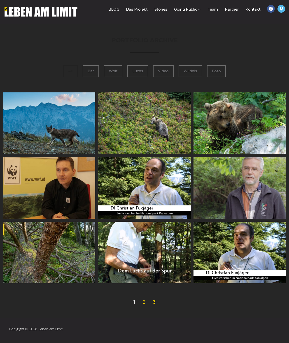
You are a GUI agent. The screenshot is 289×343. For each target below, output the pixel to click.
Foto (216, 71)
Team (212, 9)
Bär (91, 71)
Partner (232, 9)
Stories (160, 9)
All (70, 71)
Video (163, 71)
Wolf (113, 71)
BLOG (113, 9)
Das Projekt (137, 9)
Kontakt (253, 9)
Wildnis (190, 71)
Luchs (137, 71)
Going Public (185, 9)
